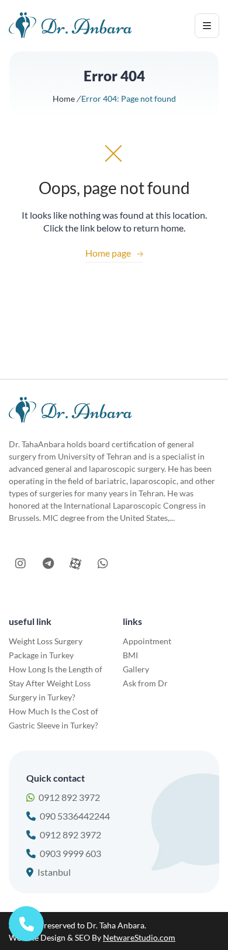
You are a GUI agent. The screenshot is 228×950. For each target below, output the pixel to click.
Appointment (147, 641)
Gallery (136, 669)
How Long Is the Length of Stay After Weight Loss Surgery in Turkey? (55, 683)
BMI (130, 655)
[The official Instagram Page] (20, 563)
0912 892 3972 (69, 797)
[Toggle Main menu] (207, 25)
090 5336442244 (75, 815)
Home (64, 98)
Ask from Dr (145, 683)
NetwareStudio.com (139, 937)
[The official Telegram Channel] (48, 563)
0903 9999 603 (70, 853)
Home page (114, 252)
